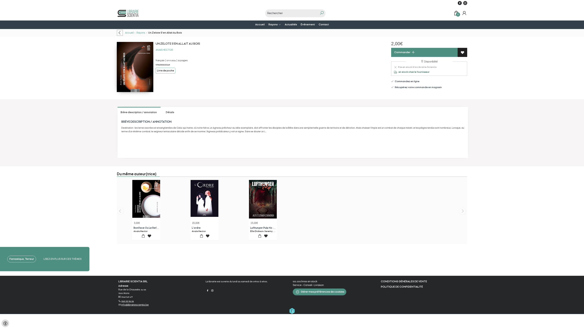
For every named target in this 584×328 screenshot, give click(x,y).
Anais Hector (164, 50)
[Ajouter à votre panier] (143, 236)
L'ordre (196, 228)
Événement (308, 24)
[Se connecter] (464, 13)
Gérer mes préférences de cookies (322, 291)
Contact (324, 24)
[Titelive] (292, 310)
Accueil (260, 24)
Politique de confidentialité (402, 286)
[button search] (322, 13)
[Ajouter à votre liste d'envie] (462, 52)
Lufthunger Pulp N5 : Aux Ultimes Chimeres (274, 228)
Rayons (141, 32)
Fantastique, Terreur (21, 259)
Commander (402, 52)
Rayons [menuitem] (273, 24)
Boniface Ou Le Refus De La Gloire (154, 228)
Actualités (291, 24)
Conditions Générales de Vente (404, 281)
